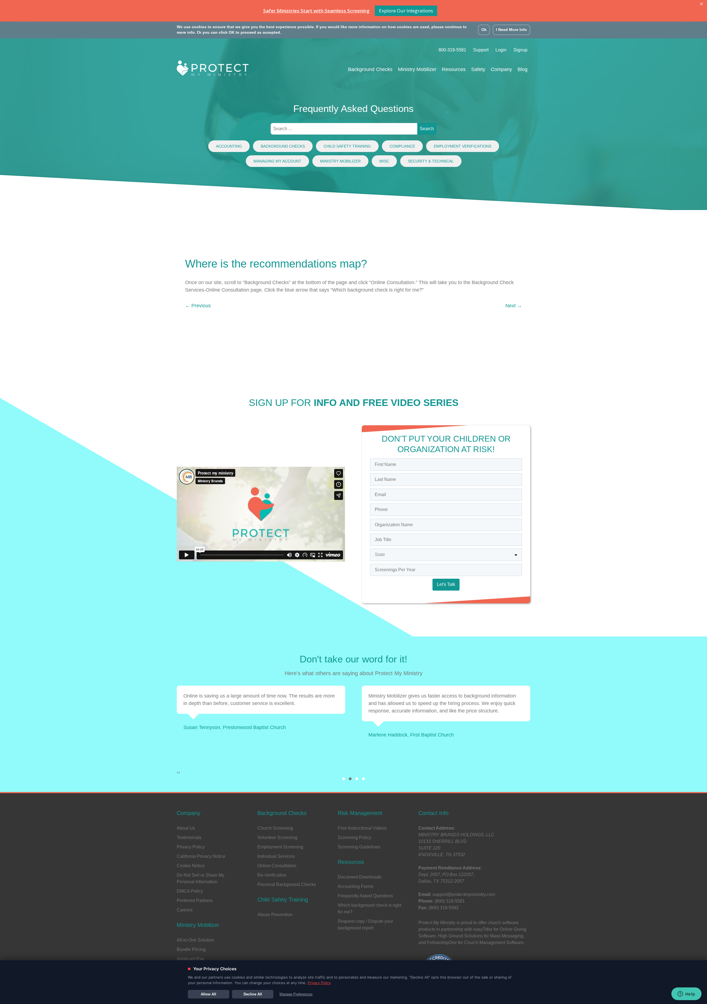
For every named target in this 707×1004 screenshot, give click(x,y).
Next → (513, 305)
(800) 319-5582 (444, 907)
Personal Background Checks (286, 884)
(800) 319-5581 (450, 901)
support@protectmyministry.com (463, 894)
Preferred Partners (195, 900)
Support (481, 50)
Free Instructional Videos (362, 828)
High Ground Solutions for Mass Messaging (480, 936)
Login (500, 50)
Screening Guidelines (359, 847)
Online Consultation (276, 865)
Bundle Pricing (191, 949)
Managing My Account (277, 161)
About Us (186, 828)
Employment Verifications (462, 146)
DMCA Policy (190, 891)
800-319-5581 (452, 50)
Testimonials (189, 837)
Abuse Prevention (274, 914)
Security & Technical (431, 161)
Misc (384, 161)
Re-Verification (271, 875)
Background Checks (283, 146)
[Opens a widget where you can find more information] (686, 994)
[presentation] (177, 772)
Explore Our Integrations (406, 10)
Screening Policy (354, 837)
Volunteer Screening (277, 837)
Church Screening (275, 828)
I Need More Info (511, 30)
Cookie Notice (191, 865)
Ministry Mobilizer (340, 161)
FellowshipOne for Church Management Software (475, 942)
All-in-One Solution (195, 940)
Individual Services (276, 856)
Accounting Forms (355, 886)
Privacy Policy (191, 847)
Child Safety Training (347, 146)
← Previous (198, 305)
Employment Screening (280, 847)
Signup (520, 50)
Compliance (402, 146)
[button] (343, 779)
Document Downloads (359, 877)
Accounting (229, 146)
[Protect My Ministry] (213, 69)
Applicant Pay (190, 958)
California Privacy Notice (201, 856)
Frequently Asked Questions (365, 895)
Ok (484, 30)
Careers (184, 910)
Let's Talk (446, 584)
